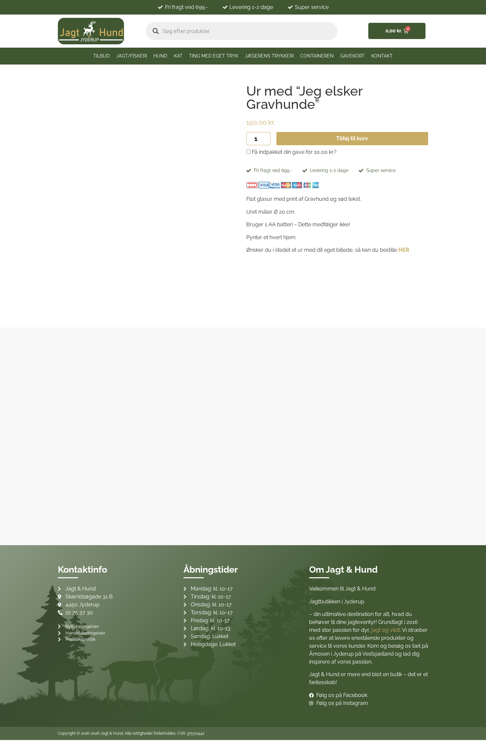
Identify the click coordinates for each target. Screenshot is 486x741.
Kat (178, 56)
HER (403, 250)
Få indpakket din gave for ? (294, 152)
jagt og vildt (385, 630)
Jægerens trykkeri (269, 56)
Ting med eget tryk (213, 56)
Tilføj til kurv (352, 138)
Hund (160, 56)
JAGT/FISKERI (131, 56)
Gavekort (352, 56)
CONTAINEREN (317, 56)
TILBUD (101, 56)
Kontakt (382, 56)
